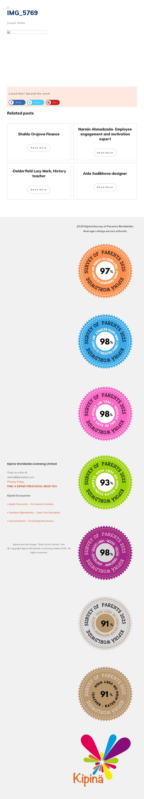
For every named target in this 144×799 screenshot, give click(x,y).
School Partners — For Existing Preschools (31, 521)
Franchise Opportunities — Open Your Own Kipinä (34, 512)
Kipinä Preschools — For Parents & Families (31, 504)
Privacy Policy (15, 481)
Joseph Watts (16, 23)
